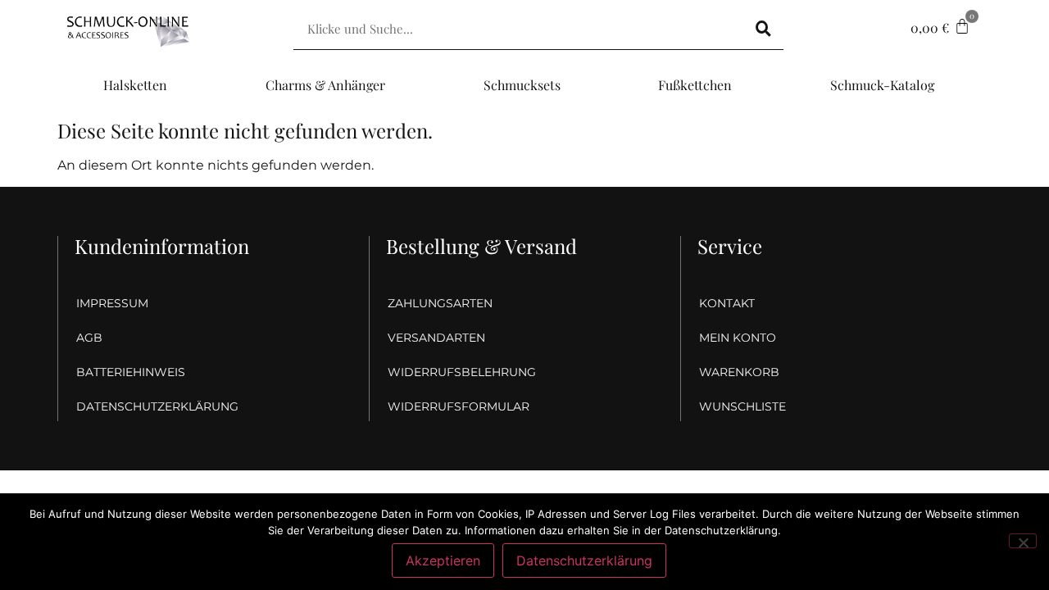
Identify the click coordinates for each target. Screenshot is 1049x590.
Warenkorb (739, 372)
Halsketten (135, 84)
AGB (89, 337)
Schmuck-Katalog (882, 84)
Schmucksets (522, 84)
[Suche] (762, 28)
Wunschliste (742, 406)
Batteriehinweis (130, 372)
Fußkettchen (695, 84)
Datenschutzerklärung (157, 406)
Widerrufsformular (458, 406)
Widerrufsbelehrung (462, 372)
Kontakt (727, 303)
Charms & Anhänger (325, 84)
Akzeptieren (443, 560)
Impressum (112, 303)
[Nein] (1023, 540)
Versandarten (436, 337)
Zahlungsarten (440, 303)
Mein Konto (737, 337)
